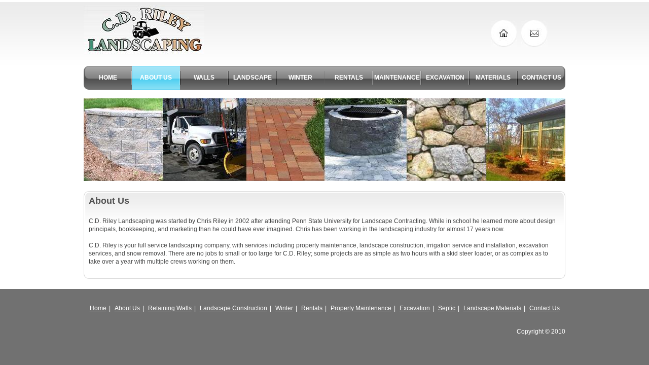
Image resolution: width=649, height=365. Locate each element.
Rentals (311, 308)
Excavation (415, 308)
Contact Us (544, 308)
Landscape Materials (492, 308)
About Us (127, 308)
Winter (284, 308)
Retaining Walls (170, 308)
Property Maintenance (361, 308)
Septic (446, 308)
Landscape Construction (233, 308)
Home (98, 308)
